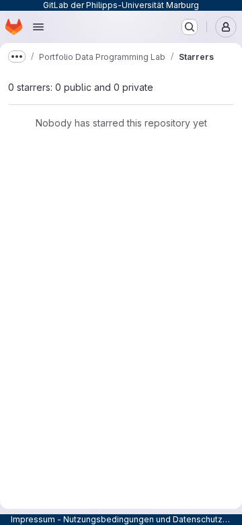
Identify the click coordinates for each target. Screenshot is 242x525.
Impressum (33, 519)
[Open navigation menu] (38, 27)
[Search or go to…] (190, 27)
